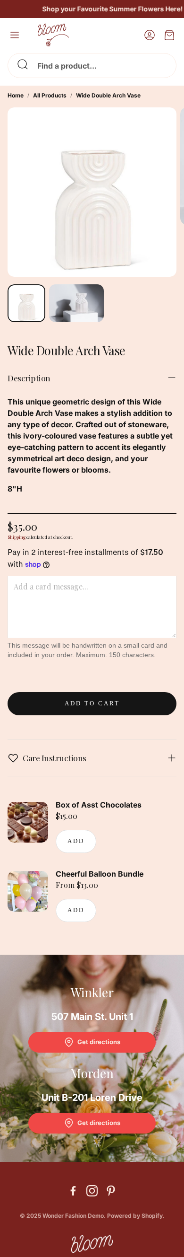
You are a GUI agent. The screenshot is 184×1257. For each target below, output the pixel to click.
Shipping (16, 537)
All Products (50, 95)
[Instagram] (92, 1190)
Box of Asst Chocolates (99, 804)
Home (16, 95)
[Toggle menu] (15, 35)
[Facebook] (73, 1190)
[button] (92, 65)
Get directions (98, 1042)
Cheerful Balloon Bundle (99, 874)
